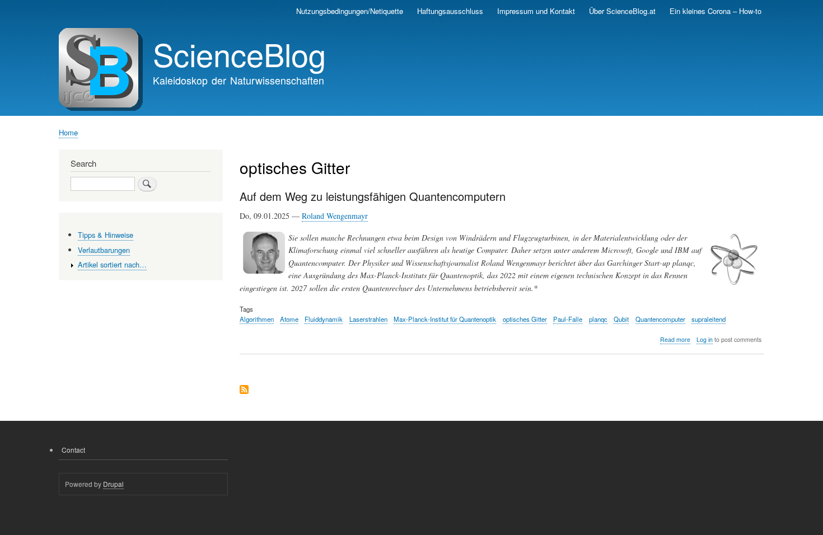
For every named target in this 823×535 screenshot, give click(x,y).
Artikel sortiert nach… (112, 264)
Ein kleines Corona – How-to (715, 11)
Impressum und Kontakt (536, 11)
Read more (675, 339)
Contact (73, 449)
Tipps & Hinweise (105, 234)
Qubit (621, 319)
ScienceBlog (239, 53)
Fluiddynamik (324, 319)
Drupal (113, 484)
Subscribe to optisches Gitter (244, 390)
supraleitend (708, 319)
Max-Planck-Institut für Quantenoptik (445, 319)
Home (68, 132)
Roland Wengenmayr (335, 215)
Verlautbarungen (104, 250)
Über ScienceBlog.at (622, 11)
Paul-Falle (567, 319)
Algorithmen (257, 319)
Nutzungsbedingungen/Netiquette (349, 11)
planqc (598, 319)
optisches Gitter (525, 319)
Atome (289, 319)
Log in (704, 339)
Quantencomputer (660, 319)
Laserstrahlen (368, 319)
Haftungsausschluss (450, 11)
